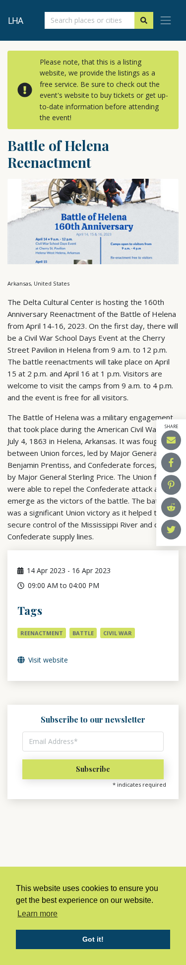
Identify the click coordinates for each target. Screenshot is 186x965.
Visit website (47, 660)
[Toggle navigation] (165, 20)
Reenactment (41, 633)
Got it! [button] (93, 939)
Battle (83, 633)
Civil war (117, 633)
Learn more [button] (37, 913)
